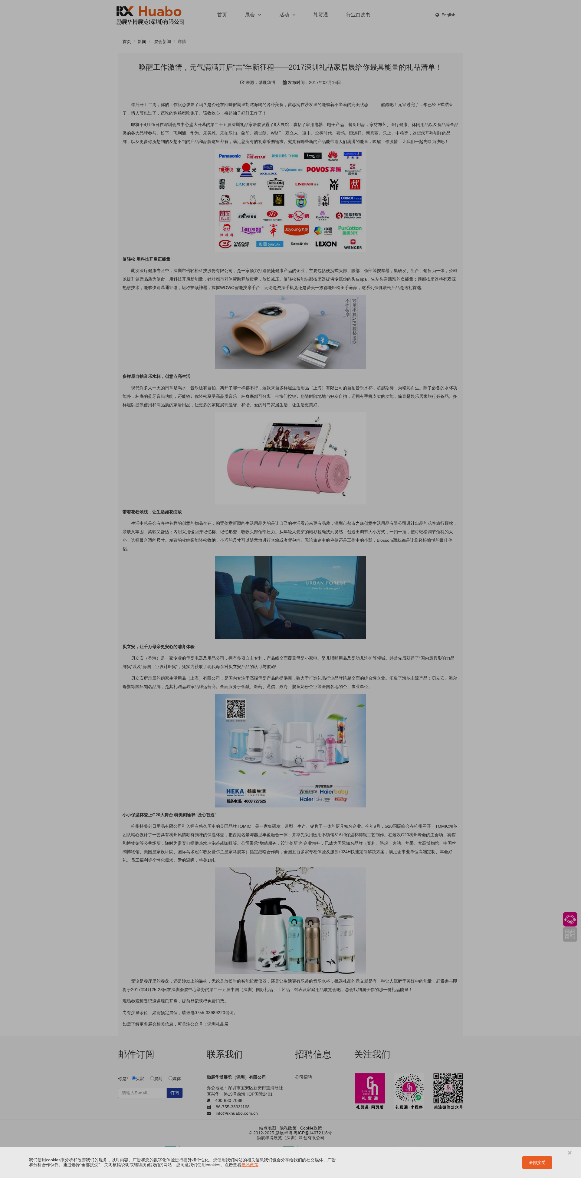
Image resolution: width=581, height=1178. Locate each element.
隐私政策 (249, 1164)
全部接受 (537, 1162)
